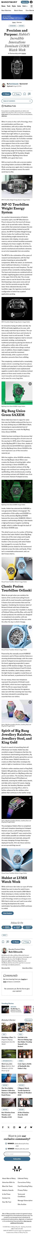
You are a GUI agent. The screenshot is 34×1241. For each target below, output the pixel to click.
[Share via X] (30, 68)
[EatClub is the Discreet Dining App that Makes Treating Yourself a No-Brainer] (25, 1027)
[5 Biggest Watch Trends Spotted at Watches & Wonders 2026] (25, 1078)
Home (13, 22)
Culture (25, 6)
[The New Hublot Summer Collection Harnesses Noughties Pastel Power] (9, 1078)
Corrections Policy (24, 1182)
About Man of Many (27, 968)
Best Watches (6, 10)
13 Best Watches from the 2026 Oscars (23, 1115)
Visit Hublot (7, 913)
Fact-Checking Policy (25, 1186)
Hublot (23, 53)
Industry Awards (7, 1190)
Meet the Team (7, 1186)
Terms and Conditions (21, 1195)
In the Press (6, 1194)
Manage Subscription (25, 1200)
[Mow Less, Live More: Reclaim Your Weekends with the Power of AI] (9, 1053)
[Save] (24, 94)
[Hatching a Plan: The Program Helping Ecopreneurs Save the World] (9, 1027)
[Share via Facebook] (30, 64)
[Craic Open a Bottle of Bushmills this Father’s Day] (25, 1053)
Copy (18, 94)
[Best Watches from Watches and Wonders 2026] (9, 1102)
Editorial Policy (23, 1178)
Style (14, 6)
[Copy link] (30, 76)
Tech (8, 6)
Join (4, 982)
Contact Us (6, 1198)
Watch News (18, 10)
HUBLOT (5, 935)
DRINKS (21, 1061)
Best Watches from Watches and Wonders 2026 (8, 1115)
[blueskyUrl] (31, 1127)
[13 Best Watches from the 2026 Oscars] (25, 1102)
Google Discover (7, 927)
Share (7, 94)
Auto (19, 6)
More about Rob (6, 968)
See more (29, 1020)
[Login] (31, 2)
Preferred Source (28, 927)
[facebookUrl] (3, 1127)
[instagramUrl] (14, 1127)
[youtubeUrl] (20, 1127)
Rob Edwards (13, 84)
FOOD (20, 1034)
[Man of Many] (17, 1168)
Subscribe (25, 2)
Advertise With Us (8, 1182)
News (3, 6)
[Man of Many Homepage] (9, 2)
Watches (19, 22)
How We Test (6, 1202)
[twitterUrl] (8, 1127)
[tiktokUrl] (25, 1127)
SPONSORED (13, 25)
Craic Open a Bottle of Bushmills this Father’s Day (24, 1066)
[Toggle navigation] (31, 6)
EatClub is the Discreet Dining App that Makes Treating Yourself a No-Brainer (25, 1041)
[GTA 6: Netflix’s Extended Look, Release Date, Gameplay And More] (27, 1009)
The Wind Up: (16, 1011)
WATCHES (21, 25)
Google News (18, 927)
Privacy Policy (22, 1190)
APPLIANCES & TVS (7, 1061)
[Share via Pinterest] (30, 72)
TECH (4, 1034)
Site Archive (22, 1204)
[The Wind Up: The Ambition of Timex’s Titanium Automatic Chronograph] (5, 1009)
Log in (23, 979)
